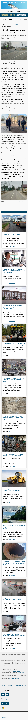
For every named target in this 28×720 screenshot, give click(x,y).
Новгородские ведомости (14, 678)
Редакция (3, 717)
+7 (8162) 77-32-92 (16, 671)
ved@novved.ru (21, 672)
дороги (23, 201)
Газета (10, 19)
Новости (3, 19)
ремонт (19, 201)
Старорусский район (10, 201)
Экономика (15, 24)
